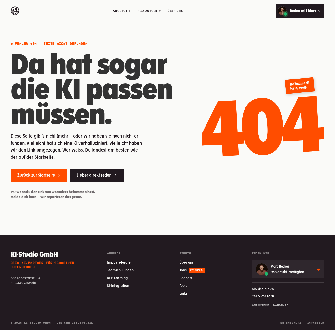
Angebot (122, 11)
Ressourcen (149, 11)
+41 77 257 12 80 (263, 296)
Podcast (186, 278)
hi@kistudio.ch (263, 289)
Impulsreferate (119, 262)
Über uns (175, 11)
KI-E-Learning (117, 278)
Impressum (315, 322)
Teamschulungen (120, 270)
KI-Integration (118, 285)
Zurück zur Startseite (38, 175)
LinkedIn (281, 304)
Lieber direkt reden (97, 175)
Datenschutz (290, 322)
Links (183, 293)
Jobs (191, 270)
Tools (183, 285)
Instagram (260, 304)
